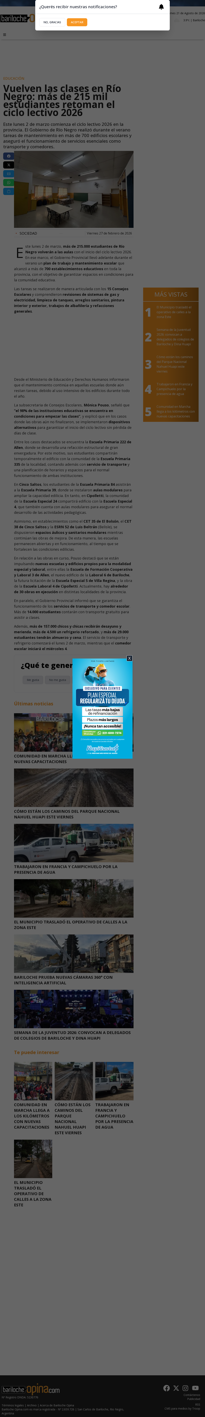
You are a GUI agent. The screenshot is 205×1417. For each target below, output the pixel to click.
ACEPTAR (77, 22)
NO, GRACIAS (52, 22)
